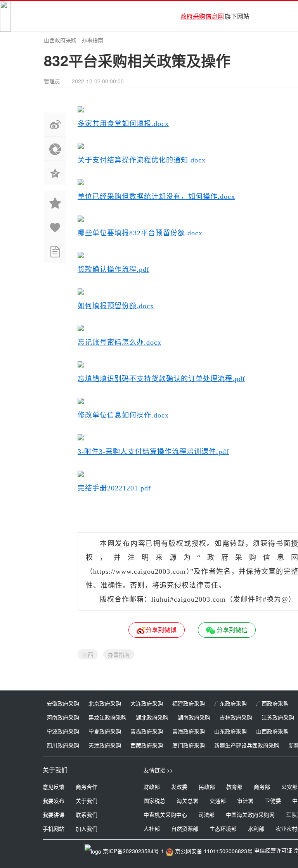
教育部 (234, 786)
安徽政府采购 (63, 703)
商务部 (262, 786)
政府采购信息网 (202, 16)
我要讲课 (53, 814)
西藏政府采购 (146, 745)
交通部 (218, 800)
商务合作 (86, 786)
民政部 (207, 786)
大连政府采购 (146, 703)
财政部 (152, 786)
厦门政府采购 (188, 745)
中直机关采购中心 (165, 814)
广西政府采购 (272, 703)
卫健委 (273, 800)
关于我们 (86, 800)
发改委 (179, 786)
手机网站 (53, 828)
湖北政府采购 (152, 717)
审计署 (245, 800)
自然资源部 (184, 828)
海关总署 (187, 800)
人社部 (152, 828)
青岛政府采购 (146, 731)
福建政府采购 (188, 703)
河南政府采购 (63, 717)
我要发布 (53, 800)
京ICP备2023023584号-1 (133, 851)
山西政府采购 (60, 40)
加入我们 (86, 828)
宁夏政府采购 (104, 731)
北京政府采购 (104, 703)
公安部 (289, 786)
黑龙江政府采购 (107, 717)
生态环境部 (223, 828)
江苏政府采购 (278, 717)
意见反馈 (53, 786)
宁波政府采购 (63, 731)
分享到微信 (231, 629)
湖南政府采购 (194, 717)
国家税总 (154, 800)
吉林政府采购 (236, 717)
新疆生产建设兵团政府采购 (246, 745)
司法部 (206, 814)
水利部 (256, 828)
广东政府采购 (230, 703)
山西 (87, 654)
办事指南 (92, 40)
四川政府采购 (63, 745)
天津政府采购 (104, 745)
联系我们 (86, 814)
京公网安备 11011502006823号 (214, 851)
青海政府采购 (188, 731)
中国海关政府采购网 (250, 814)
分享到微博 (161, 629)
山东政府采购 (230, 731)
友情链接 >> (158, 770)
